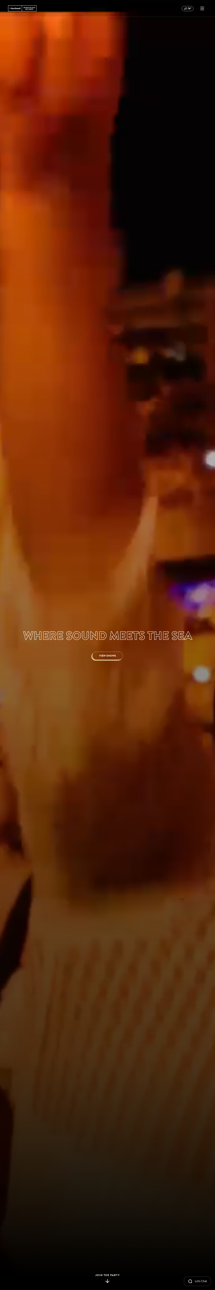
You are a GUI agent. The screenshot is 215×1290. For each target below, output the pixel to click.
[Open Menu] (202, 8)
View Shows (107, 656)
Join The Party (107, 1275)
